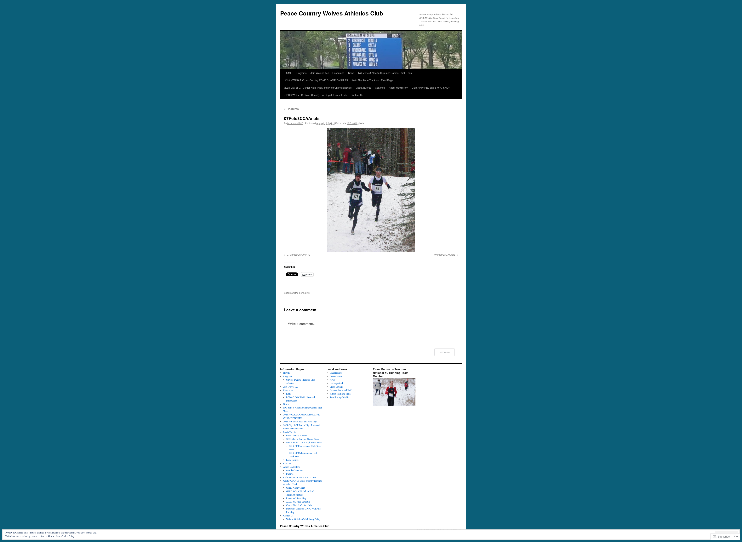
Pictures (291, 109)
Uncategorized (336, 383)
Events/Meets (336, 376)
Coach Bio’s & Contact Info (299, 505)
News (351, 73)
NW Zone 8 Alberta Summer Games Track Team (385, 73)
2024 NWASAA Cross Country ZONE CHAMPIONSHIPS (316, 80)
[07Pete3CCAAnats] (371, 190)
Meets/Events (363, 87)
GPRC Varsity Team (295, 487)
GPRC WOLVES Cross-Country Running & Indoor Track (315, 95)
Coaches (380, 87)
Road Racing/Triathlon (340, 397)
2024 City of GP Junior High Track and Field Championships (318, 87)
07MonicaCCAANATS (298, 254)
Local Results (292, 459)
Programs (301, 73)
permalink (304, 292)
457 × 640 (352, 123)
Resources (338, 73)
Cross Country (336, 386)
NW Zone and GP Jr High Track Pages (304, 442)
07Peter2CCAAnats (444, 254)
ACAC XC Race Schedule (298, 501)
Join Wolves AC (319, 73)
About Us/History (398, 87)
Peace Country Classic (296, 435)
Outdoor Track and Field (341, 390)
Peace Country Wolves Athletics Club (331, 13)
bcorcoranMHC (295, 123)
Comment (444, 352)
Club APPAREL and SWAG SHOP (431, 87)
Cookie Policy (67, 536)
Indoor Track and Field (340, 393)
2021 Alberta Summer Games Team (302, 438)
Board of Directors (294, 470)
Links (288, 393)
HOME (288, 73)
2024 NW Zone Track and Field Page (372, 80)
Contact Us (357, 95)
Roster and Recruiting (296, 498)
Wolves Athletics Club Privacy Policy (303, 519)
